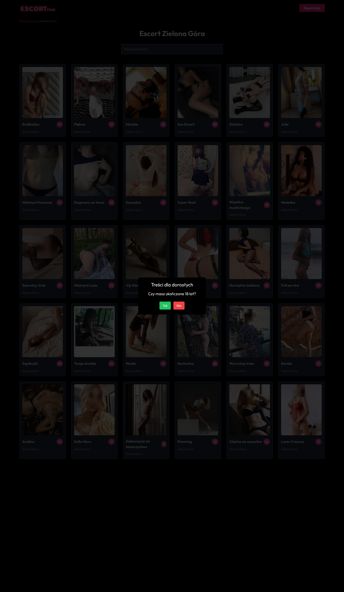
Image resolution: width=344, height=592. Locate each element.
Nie (179, 306)
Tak (165, 306)
